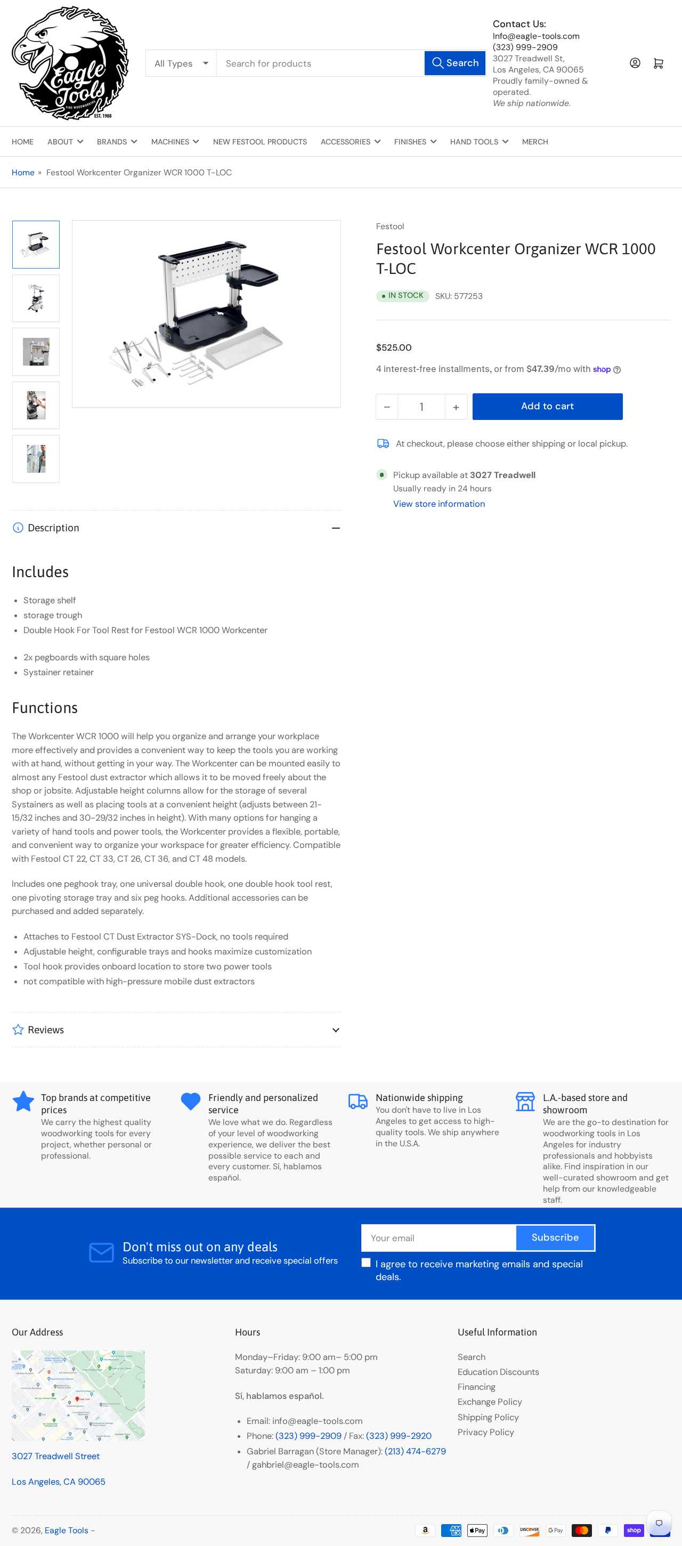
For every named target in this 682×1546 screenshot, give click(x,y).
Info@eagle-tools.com (536, 36)
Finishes (410, 142)
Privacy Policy (486, 1432)
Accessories (345, 142)
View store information (439, 503)
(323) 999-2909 (525, 47)
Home (23, 142)
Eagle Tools (66, 1530)
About (60, 142)
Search (471, 1357)
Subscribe (555, 1237)
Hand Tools (474, 142)
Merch (535, 142)
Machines (170, 142)
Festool (390, 226)
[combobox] (352, 63)
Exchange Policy (490, 1401)
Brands (112, 142)
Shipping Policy (488, 1417)
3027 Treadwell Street (56, 1456)
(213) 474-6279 (415, 1451)
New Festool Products (260, 142)
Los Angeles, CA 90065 (58, 1481)
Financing (477, 1387)
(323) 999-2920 (399, 1436)
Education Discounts (498, 1372)
